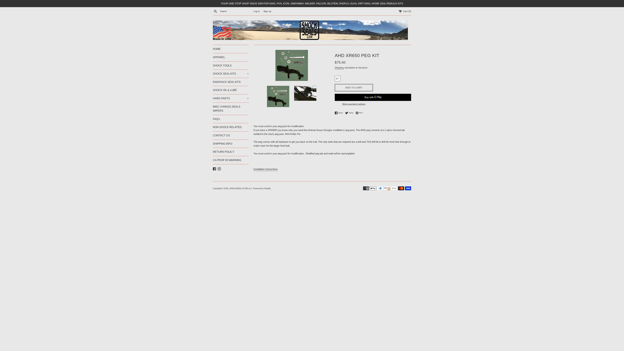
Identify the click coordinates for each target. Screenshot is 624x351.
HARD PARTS (231, 98)
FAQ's (216, 119)
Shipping (339, 67)
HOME (217, 49)
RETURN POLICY (223, 151)
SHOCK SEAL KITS (231, 73)
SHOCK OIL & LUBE (225, 90)
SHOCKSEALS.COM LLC (240, 188)
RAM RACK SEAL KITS (227, 82)
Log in (257, 11)
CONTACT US (221, 135)
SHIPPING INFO (222, 143)
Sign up (267, 11)
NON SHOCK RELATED (227, 127)
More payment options (353, 104)
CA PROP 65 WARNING (227, 160)
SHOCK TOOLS (222, 65)
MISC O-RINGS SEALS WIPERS (226, 108)
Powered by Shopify (262, 188)
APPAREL (219, 57)
